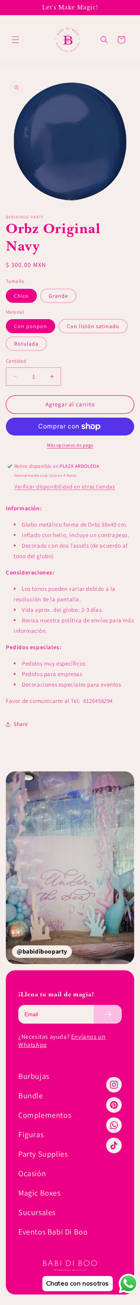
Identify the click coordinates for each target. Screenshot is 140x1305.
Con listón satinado (93, 326)
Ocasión (32, 1173)
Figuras (31, 1134)
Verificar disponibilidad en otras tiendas (64, 486)
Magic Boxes (39, 1193)
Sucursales (37, 1212)
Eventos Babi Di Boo (53, 1232)
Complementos (44, 1115)
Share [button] (21, 723)
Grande (58, 295)
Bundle (30, 1096)
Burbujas (33, 1076)
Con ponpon (30, 326)
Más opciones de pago (70, 445)
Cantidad (16, 361)
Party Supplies (43, 1154)
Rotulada (26, 343)
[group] (70, 867)
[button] (15, 39)
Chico (21, 295)
